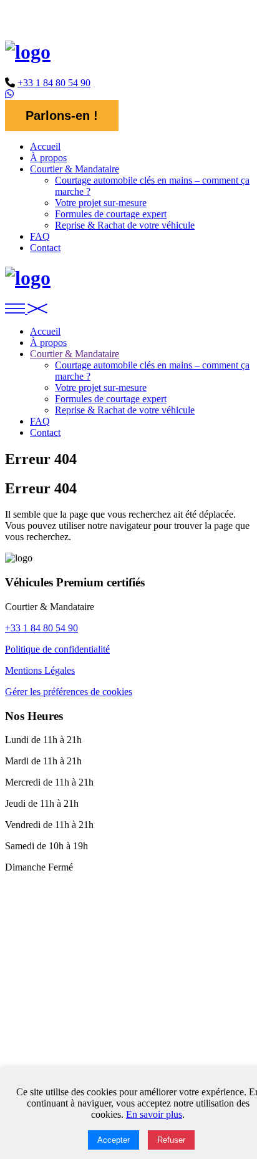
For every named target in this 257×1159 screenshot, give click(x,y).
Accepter (113, 1140)
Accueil (45, 146)
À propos (48, 157)
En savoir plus (154, 1114)
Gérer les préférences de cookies (68, 691)
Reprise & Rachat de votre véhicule (125, 225)
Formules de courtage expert (111, 214)
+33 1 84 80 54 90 (53, 82)
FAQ (40, 236)
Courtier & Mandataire (74, 169)
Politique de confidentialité (57, 649)
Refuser (171, 1140)
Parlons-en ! (62, 115)
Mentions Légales (40, 670)
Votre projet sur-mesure (101, 202)
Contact (45, 247)
